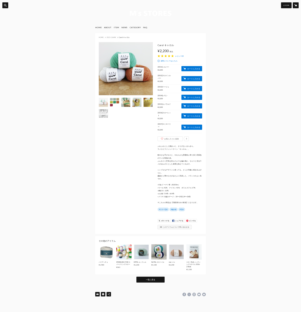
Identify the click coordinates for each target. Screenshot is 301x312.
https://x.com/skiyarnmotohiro (189, 294)
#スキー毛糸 (163, 209)
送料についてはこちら (169, 61)
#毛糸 (182, 209)
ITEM (116, 27)
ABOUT (107, 27)
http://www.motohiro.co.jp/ (204, 294)
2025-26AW (111, 37)
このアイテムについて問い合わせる (176, 227)
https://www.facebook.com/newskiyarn (184, 294)
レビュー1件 (179, 56)
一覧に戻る (150, 279)
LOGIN (286, 5)
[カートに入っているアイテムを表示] (296, 5)
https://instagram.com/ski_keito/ (194, 294)
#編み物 (173, 209)
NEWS (124, 27)
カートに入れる (193, 69)
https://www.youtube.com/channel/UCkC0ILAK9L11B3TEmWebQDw (199, 294)
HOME (98, 27)
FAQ (145, 27)
